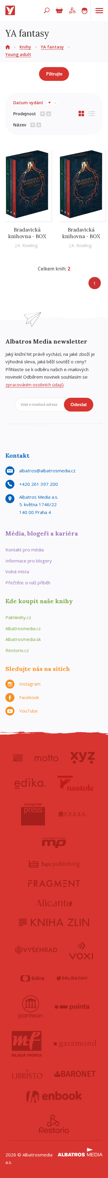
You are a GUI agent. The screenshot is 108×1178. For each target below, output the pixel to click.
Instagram (29, 684)
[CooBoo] (17, 758)
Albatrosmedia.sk (23, 639)
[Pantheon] (31, 1007)
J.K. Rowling (26, 245)
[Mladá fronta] (27, 1044)
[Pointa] (72, 1007)
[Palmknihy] (72, 978)
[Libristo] (27, 1074)
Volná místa (17, 571)
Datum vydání (28, 102)
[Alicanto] (54, 903)
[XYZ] (82, 758)
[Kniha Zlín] (54, 922)
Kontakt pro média (24, 550)
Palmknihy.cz (18, 617)
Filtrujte (54, 73)
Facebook (29, 697)
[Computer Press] (33, 814)
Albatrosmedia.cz (23, 628)
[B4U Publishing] (54, 864)
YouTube (28, 711)
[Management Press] (54, 842)
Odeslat (78, 404)
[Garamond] (75, 1044)
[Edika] (30, 783)
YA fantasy (52, 47)
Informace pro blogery (28, 561)
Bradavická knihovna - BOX (27, 233)
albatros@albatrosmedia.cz (47, 471)
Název (19, 125)
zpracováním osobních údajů (34, 385)
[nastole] (76, 783)
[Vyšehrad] (36, 950)
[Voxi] (81, 950)
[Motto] (46, 758)
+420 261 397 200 (38, 484)
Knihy (25, 47)
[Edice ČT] (32, 978)
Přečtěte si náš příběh (27, 583)
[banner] (11, 10)
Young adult (18, 54)
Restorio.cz (17, 650)
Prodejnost (24, 114)
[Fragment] (54, 883)
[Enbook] (54, 1097)
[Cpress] (72, 814)
